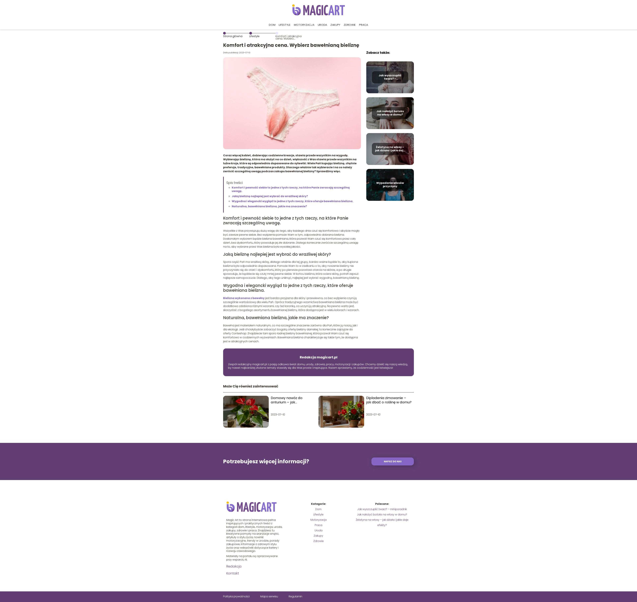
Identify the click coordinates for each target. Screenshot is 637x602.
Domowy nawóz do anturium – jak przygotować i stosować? (292, 400)
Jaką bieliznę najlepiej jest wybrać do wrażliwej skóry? (270, 196)
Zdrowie (350, 25)
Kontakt (232, 573)
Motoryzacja (304, 25)
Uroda (322, 25)
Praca (363, 25)
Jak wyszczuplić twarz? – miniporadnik (390, 77)
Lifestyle (284, 25)
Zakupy (335, 25)
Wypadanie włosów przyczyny (390, 184)
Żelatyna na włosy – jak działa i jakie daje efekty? (390, 149)
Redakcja (234, 566)
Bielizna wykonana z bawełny (244, 298)
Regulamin (295, 596)
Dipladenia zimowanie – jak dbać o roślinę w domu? (389, 400)
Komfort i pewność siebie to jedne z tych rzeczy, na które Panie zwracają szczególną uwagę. (291, 189)
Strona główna (232, 36)
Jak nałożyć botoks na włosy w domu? (390, 113)
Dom (272, 25)
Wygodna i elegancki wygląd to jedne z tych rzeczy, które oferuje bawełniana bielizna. (292, 201)
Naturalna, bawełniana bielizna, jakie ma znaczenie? (269, 206)
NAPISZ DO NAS (393, 461)
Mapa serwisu (269, 596)
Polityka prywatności (236, 596)
